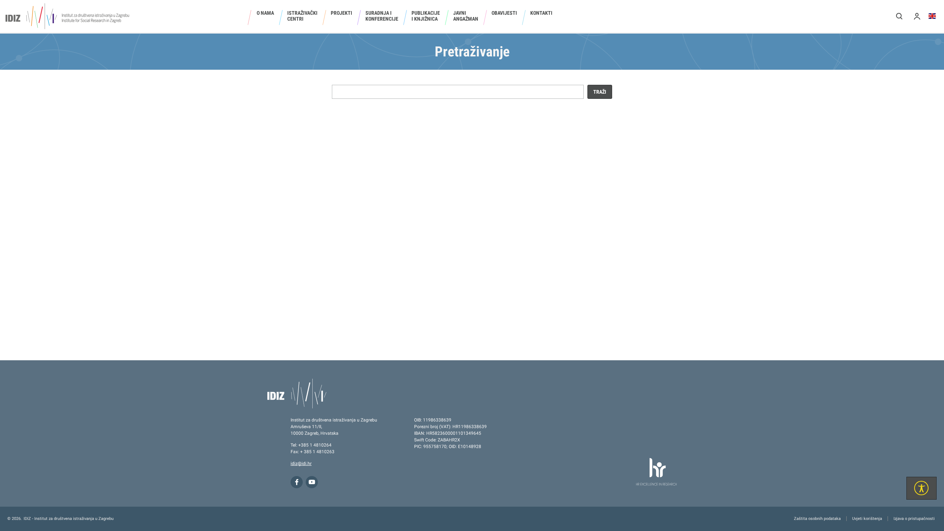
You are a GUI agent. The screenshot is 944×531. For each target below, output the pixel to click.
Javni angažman (465, 16)
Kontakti (541, 13)
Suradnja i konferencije (381, 16)
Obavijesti (504, 13)
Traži (599, 92)
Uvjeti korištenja (867, 518)
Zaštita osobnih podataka (817, 518)
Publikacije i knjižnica (426, 16)
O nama (265, 13)
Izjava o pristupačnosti (914, 518)
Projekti (341, 13)
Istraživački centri (302, 16)
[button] (899, 16)
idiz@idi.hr (301, 463)
